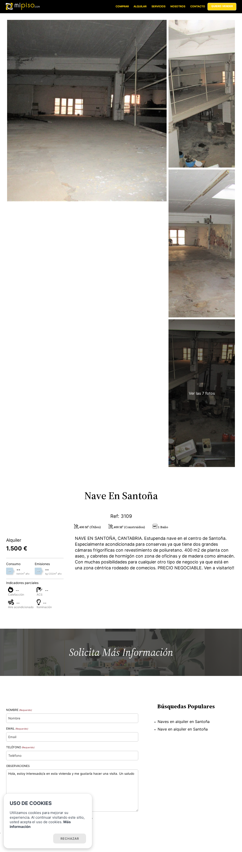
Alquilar (140, 6)
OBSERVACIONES (18, 766)
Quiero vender (222, 6)
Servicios (158, 6)
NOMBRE (19, 710)
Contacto (197, 6)
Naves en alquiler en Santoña (184, 721)
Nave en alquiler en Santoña (183, 729)
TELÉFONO (20, 747)
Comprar (122, 6)
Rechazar (69, 838)
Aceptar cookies (30, 838)
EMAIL (17, 728)
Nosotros (177, 6)
